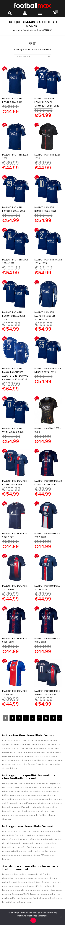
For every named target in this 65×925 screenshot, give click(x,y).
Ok (33, 920)
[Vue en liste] (35, 44)
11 (39, 717)
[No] (61, 916)
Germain (55, 744)
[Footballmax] (32, 5)
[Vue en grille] (30, 44)
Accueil (17, 30)
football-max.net (17, 740)
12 (46, 717)
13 (53, 717)
